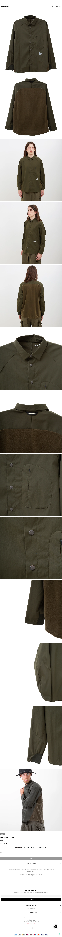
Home (26, 10)
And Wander (2, 840)
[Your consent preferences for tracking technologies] (59, 934)
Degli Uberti (10, 6)
